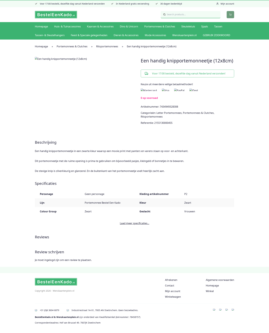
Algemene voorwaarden (220, 280)
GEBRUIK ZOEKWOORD (216, 35)
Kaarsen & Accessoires (100, 26)
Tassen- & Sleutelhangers (50, 35)
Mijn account (172, 291)
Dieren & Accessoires (126, 35)
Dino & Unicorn (129, 26)
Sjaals (204, 26)
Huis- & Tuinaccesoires (67, 26)
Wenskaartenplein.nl (184, 35)
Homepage (41, 26)
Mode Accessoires (155, 35)
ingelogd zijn (51, 260)
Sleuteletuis (188, 26)
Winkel (210, 291)
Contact (169, 285)
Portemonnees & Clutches (159, 26)
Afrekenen (171, 280)
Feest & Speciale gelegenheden (89, 35)
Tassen (218, 26)
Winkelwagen (173, 296)
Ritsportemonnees (107, 46)
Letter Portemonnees (169, 113)
